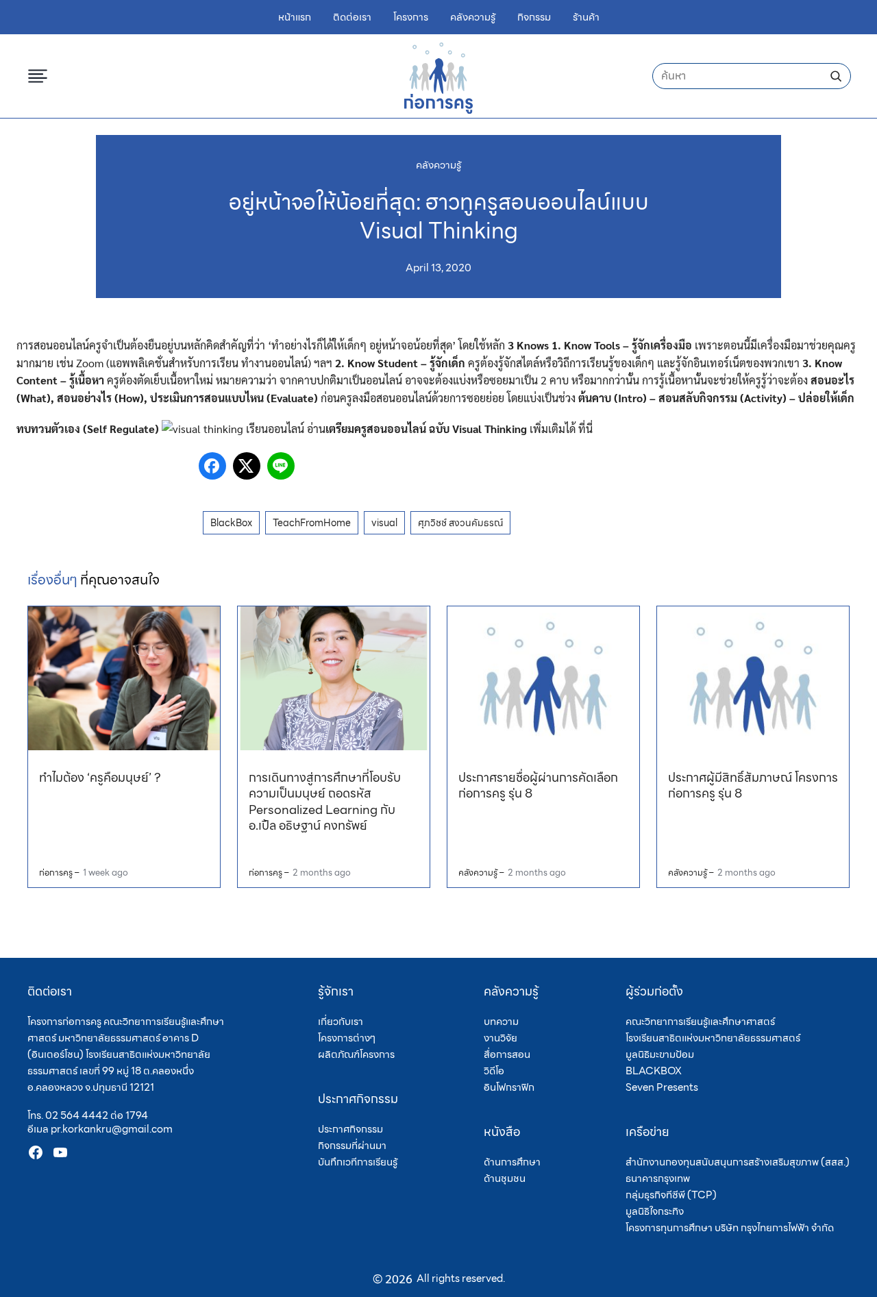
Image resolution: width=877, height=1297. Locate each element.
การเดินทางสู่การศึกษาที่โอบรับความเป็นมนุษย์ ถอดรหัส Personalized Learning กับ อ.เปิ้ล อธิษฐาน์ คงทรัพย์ (325, 801)
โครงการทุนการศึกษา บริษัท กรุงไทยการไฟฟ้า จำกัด (730, 1228)
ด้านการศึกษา (512, 1162)
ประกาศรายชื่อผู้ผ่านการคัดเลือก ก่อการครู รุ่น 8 (538, 785)
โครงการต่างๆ (346, 1038)
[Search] (836, 76)
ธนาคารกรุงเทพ (658, 1178)
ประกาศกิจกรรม (350, 1129)
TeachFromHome (312, 522)
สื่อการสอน (507, 1054)
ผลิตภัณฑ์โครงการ (356, 1054)
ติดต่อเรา (352, 17)
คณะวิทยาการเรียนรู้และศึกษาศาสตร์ (700, 1021)
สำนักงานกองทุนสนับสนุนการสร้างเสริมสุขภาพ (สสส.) (738, 1162)
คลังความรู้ (472, 17)
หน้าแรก (294, 17)
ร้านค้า (586, 17)
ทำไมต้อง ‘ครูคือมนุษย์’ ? (100, 777)
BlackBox (231, 522)
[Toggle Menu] (40, 76)
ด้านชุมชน (505, 1178)
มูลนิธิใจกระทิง (655, 1211)
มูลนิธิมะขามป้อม (660, 1054)
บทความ (501, 1021)
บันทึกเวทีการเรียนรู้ (357, 1162)
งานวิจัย (500, 1038)
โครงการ (410, 17)
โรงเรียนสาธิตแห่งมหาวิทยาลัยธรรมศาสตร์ (713, 1038)
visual (384, 522)
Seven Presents (662, 1087)
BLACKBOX (654, 1071)
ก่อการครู (56, 872)
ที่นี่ (585, 428)
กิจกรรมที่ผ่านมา (352, 1145)
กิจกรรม (534, 17)
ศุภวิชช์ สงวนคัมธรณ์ (460, 522)
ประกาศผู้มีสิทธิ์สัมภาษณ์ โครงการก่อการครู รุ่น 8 (753, 785)
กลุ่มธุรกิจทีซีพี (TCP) (671, 1195)
